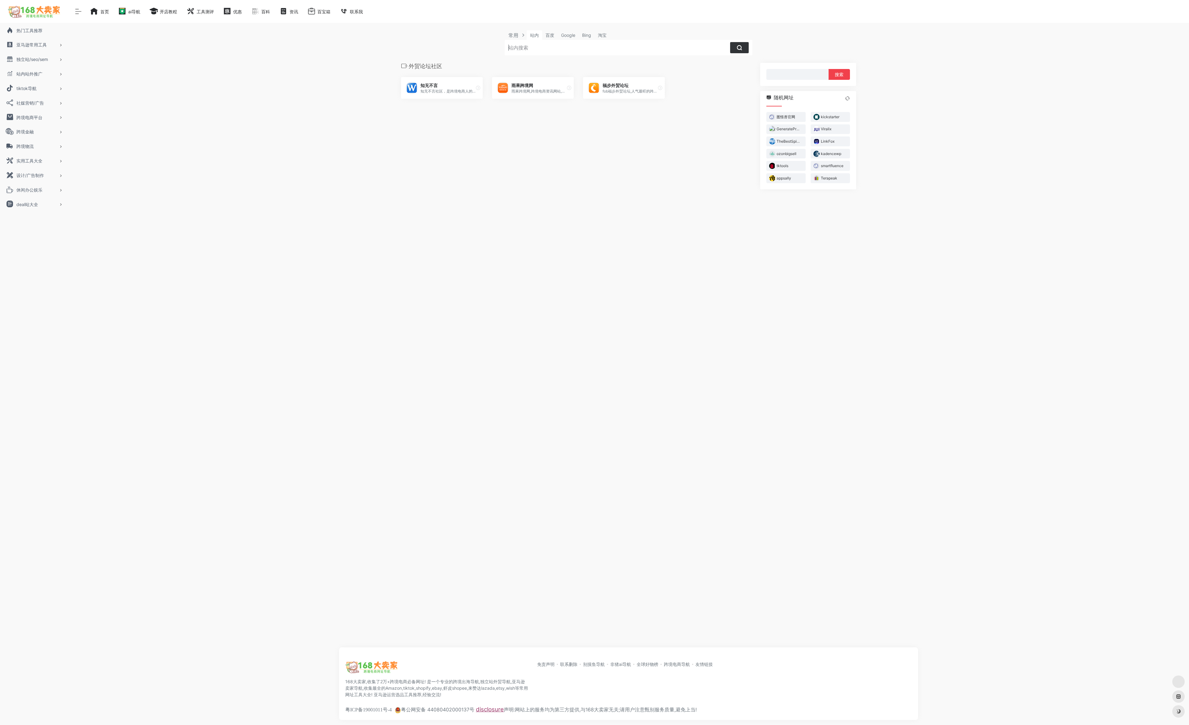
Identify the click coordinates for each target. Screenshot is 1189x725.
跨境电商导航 (677, 664)
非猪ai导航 (620, 664)
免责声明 (546, 664)
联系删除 (568, 664)
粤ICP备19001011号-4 (368, 709)
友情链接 (704, 664)
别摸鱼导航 (594, 664)
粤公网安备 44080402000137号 (437, 709)
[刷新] (847, 98)
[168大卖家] (371, 669)
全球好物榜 (647, 664)
